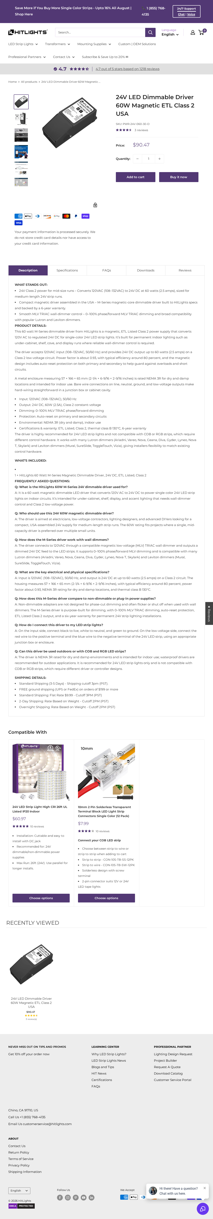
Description (28, 270)
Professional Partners (24, 57)
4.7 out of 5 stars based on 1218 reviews (128, 69)
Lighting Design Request (173, 1054)
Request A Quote (167, 1067)
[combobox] (100, 32)
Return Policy (18, 1152)
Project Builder (165, 1060)
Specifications (67, 270)
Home (12, 81)
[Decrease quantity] (137, 158)
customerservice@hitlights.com (47, 1124)
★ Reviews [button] (209, 613)
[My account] (193, 32)
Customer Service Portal (172, 1080)
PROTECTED (26, 1206)
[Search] (150, 32)
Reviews (185, 270)
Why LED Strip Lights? (109, 1054)
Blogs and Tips (103, 1067)
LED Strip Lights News (109, 1060)
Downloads (145, 270)
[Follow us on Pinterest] (76, 1198)
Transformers (55, 44)
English (16, 1190)
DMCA (12, 1206)
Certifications (102, 1080)
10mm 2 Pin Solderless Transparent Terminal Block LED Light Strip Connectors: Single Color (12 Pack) (104, 811)
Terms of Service (20, 1159)
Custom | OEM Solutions (137, 44)
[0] (201, 32)
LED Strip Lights (20, 44)
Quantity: (123, 159)
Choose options (41, 898)
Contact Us (61, 57)
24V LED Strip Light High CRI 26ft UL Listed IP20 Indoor (39, 809)
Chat (181, 14)
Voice (191, 14)
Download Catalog (168, 1073)
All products (29, 81)
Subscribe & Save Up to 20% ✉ (105, 57)
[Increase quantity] (159, 158)
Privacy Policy (19, 1165)
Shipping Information (25, 1172)
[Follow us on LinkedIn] (91, 1198)
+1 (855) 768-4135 (32, 1117)
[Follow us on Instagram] (68, 1198)
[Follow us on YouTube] (84, 1198)
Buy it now (178, 177)
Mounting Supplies (91, 44)
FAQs (106, 270)
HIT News (99, 1073)
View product (29, 969)
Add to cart (135, 177)
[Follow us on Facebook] (60, 1198)
